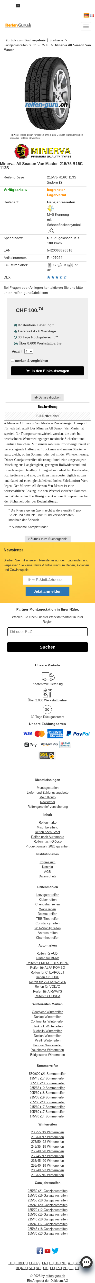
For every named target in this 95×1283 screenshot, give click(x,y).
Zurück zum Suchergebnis (26, 40)
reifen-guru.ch (55, 1276)
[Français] (92, 15)
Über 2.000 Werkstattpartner (47, 700)
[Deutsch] (86, 15)
